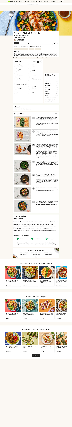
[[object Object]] (55, 43)
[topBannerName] (36, 8)
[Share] (57, 43)
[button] (28, 62)
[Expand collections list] (36, 257)
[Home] (12, 4)
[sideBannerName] (51, 65)
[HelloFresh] (10, 1)
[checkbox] (14, 37)
